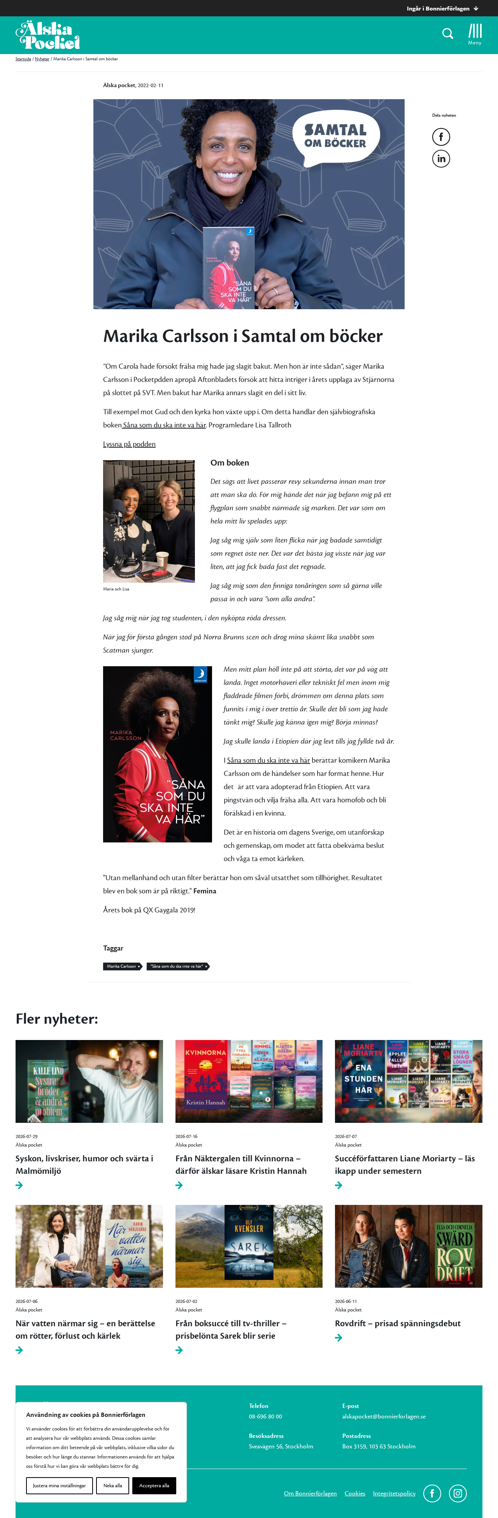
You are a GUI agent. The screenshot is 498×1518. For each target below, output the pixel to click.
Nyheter (42, 59)
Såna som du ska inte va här (164, 425)
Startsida (23, 59)
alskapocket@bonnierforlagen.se (384, 1416)
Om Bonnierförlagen (310, 1493)
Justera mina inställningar (59, 1486)
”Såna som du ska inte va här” (177, 966)
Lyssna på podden (129, 444)
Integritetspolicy (394, 1493)
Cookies (355, 1493)
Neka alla (112, 1486)
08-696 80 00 (265, 1416)
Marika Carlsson (121, 966)
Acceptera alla (154, 1486)
